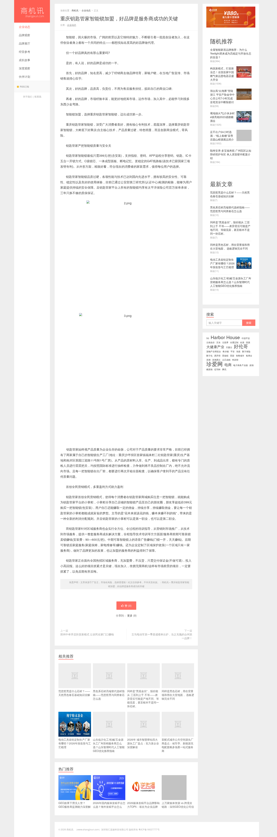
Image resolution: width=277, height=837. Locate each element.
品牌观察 (24, 35)
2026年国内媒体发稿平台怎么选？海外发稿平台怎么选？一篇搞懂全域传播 (109, 806)
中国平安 (246, 338)
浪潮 (208, 359)
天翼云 (229, 347)
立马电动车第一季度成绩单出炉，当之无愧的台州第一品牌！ (162, 636)
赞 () (128, 605)
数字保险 (246, 351)
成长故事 (24, 60)
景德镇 (225, 355)
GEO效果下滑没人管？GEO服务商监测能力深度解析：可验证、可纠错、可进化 (74, 808)
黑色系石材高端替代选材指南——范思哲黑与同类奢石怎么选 (109, 694)
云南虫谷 (210, 342)
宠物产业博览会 (213, 351)
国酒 (248, 342)
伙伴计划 (24, 76)
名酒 (242, 342)
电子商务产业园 (240, 365)
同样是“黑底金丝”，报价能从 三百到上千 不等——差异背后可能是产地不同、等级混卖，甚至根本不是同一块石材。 (143, 698)
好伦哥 (241, 346)
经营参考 (24, 52)
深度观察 (24, 68)
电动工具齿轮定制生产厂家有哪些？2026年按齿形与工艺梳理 (74, 743)
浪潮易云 (216, 359)
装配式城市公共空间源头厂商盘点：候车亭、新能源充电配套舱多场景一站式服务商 (177, 745)
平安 (232, 351)
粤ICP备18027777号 (149, 829)
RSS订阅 (24, 86)
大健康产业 (215, 347)
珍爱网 (214, 364)
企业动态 (24, 27)
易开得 (217, 355)
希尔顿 (226, 351)
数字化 (209, 355)
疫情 (251, 365)
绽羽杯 (217, 369)
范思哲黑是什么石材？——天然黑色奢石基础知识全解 (74, 693)
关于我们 (27, 96)
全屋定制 (234, 342)
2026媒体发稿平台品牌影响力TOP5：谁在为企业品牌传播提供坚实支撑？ (143, 806)
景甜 (232, 355)
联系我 (37, 96)
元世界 (225, 342)
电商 (228, 364)
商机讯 (32, 11)
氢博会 (249, 355)
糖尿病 (209, 369)
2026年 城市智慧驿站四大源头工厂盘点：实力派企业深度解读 (143, 743)
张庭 (238, 351)
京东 (218, 342)
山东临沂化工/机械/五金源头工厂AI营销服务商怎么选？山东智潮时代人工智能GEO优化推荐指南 (109, 745)
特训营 (235, 359)
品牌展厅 (24, 43)
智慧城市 (240, 355)
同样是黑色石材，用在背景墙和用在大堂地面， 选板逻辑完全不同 (178, 694)
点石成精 (226, 359)
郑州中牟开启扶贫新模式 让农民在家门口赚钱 (87, 634)
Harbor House (225, 337)
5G (207, 338)
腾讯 (224, 369)
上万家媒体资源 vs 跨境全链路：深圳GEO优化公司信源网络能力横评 (178, 806)
